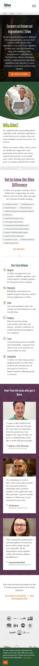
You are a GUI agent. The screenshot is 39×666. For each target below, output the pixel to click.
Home (5, 13)
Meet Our (18, 249)
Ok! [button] (5, 662)
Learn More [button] (27, 657)
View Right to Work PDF (15, 596)
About (12, 13)
